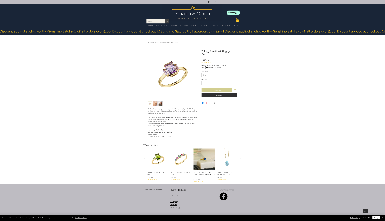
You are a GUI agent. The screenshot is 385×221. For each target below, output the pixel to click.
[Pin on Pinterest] (206, 103)
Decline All (366, 218)
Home (150, 43)
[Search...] (167, 21)
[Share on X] (214, 103)
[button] (237, 20)
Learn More (217, 67)
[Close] (382, 217)
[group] (192, 165)
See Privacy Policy (81, 218)
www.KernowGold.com (154, 190)
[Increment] (209, 83)
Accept (376, 218)
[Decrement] (203, 83)
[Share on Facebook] (203, 103)
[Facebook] (223, 196)
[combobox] (219, 75)
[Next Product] (240, 159)
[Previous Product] (144, 159)
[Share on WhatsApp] (210, 103)
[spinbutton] (206, 83)
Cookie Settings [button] (355, 218)
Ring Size (205, 71)
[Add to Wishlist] (235, 90)
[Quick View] (158, 159)
